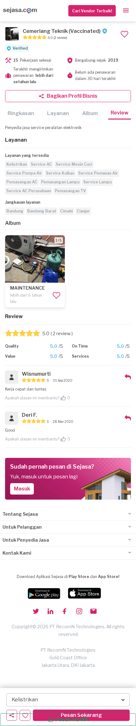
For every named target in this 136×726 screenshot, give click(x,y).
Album (90, 113)
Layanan (58, 113)
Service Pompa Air (24, 173)
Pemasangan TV (70, 190)
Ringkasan (21, 113)
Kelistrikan (16, 164)
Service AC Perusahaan (28, 190)
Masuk (22, 489)
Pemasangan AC (21, 182)
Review (119, 113)
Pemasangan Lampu (60, 182)
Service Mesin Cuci (74, 164)
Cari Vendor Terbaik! (92, 11)
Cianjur (83, 211)
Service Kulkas (60, 173)
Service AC (41, 164)
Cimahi (66, 211)
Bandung (14, 211)
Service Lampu (97, 182)
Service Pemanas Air (98, 173)
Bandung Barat (41, 211)
